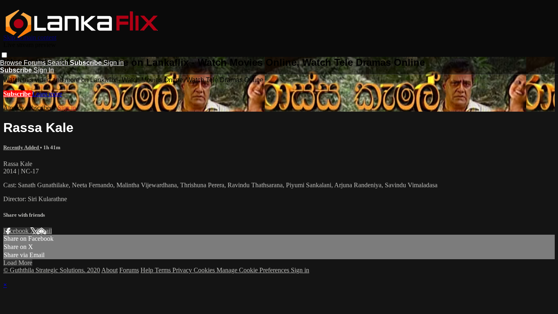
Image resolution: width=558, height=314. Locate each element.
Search (58, 62)
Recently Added (21, 147)
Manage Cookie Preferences (254, 270)
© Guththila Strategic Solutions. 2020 (51, 270)
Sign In (43, 70)
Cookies (205, 270)
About (109, 270)
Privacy (183, 270)
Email (44, 230)
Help (148, 270)
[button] (4, 55)
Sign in (113, 62)
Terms (163, 270)
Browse (12, 62)
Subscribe (17, 93)
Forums (35, 62)
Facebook (16, 230)
